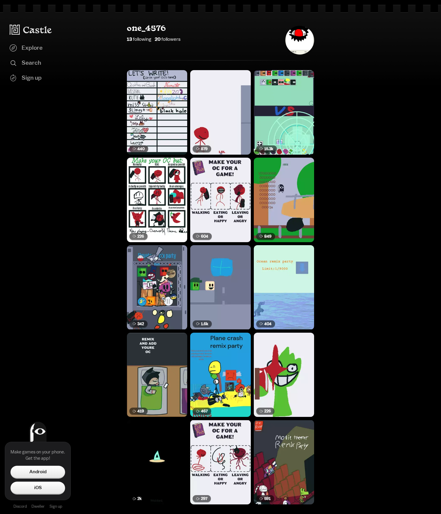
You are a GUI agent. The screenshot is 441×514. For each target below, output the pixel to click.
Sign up (56, 506)
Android (37, 471)
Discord (20, 506)
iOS (38, 487)
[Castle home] (31, 30)
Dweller (38, 506)
